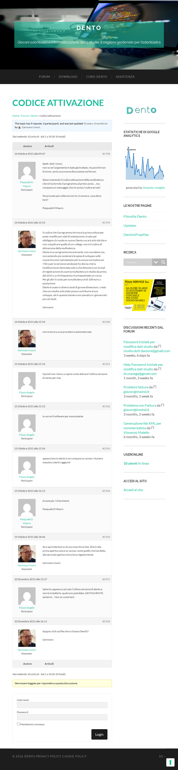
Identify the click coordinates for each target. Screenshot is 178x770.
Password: (23, 712)
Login (99, 734)
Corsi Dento (96, 76)
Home (15, 115)
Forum (44, 76)
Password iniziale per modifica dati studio (139, 344)
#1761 (106, 364)
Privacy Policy (48, 756)
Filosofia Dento (135, 216)
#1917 (106, 579)
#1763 (106, 448)
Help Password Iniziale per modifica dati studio (143, 366)
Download (68, 76)
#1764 (106, 490)
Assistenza (125, 76)
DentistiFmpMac (136, 234)
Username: (23, 700)
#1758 (106, 153)
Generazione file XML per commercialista (142, 425)
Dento (89, 27)
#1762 (106, 406)
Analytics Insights (154, 187)
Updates (130, 225)
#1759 (106, 222)
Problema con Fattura (140, 405)
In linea (136, 463)
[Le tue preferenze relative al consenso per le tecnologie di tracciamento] (170, 762)
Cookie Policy (74, 756)
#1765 (106, 536)
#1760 (106, 321)
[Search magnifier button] (163, 262)
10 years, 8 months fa (95, 123)
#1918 (106, 621)
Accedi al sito (133, 490)
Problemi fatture (136, 387)
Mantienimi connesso (32, 724)
